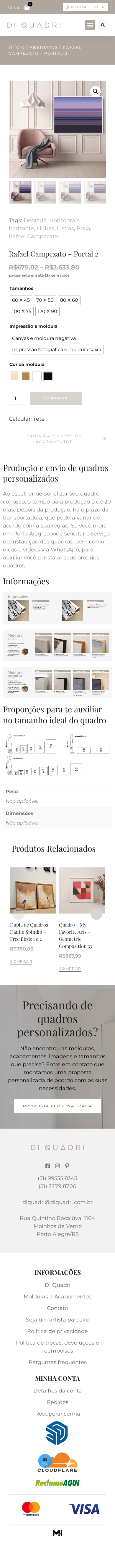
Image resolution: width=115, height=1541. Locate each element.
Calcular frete (27, 419)
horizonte (21, 228)
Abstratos (44, 47)
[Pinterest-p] (67, 1166)
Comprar (56, 398)
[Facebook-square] (47, 1166)
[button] (90, 25)
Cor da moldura (27, 364)
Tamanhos (21, 288)
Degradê (35, 220)
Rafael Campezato (33, 236)
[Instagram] (57, 1166)
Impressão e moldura (33, 326)
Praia (83, 228)
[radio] (21, 300)
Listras (65, 228)
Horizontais (64, 220)
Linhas (45, 228)
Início (17, 47)
